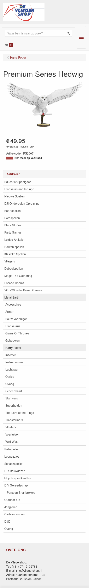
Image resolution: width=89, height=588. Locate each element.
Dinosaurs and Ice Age (19, 189)
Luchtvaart (12, 369)
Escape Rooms (14, 283)
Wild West (11, 441)
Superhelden (13, 405)
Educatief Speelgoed (17, 182)
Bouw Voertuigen (16, 319)
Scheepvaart (13, 391)
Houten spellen (14, 247)
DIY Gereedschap (16, 485)
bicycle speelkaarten (17, 478)
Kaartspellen (12, 211)
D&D (7, 521)
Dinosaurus (12, 326)
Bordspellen (12, 218)
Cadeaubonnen (14, 514)
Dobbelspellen (13, 268)
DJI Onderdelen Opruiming (22, 203)
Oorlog (9, 376)
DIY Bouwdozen (14, 471)
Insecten (11, 355)
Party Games (13, 232)
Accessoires (13, 304)
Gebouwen (12, 340)
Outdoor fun (12, 500)
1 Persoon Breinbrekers (19, 492)
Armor (9, 311)
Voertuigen (12, 434)
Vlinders (10, 427)
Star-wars (11, 398)
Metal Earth (11, 297)
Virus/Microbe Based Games (23, 290)
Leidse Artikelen (14, 239)
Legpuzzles (11, 456)
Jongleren (10, 507)
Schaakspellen (13, 464)
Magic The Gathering (18, 276)
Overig (9, 384)
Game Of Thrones (17, 333)
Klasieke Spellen (15, 254)
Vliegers (9, 261)
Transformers (14, 420)
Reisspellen (11, 449)
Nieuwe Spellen (14, 196)
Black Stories (12, 225)
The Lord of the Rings (19, 413)
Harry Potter (13, 348)
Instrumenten (14, 362)
